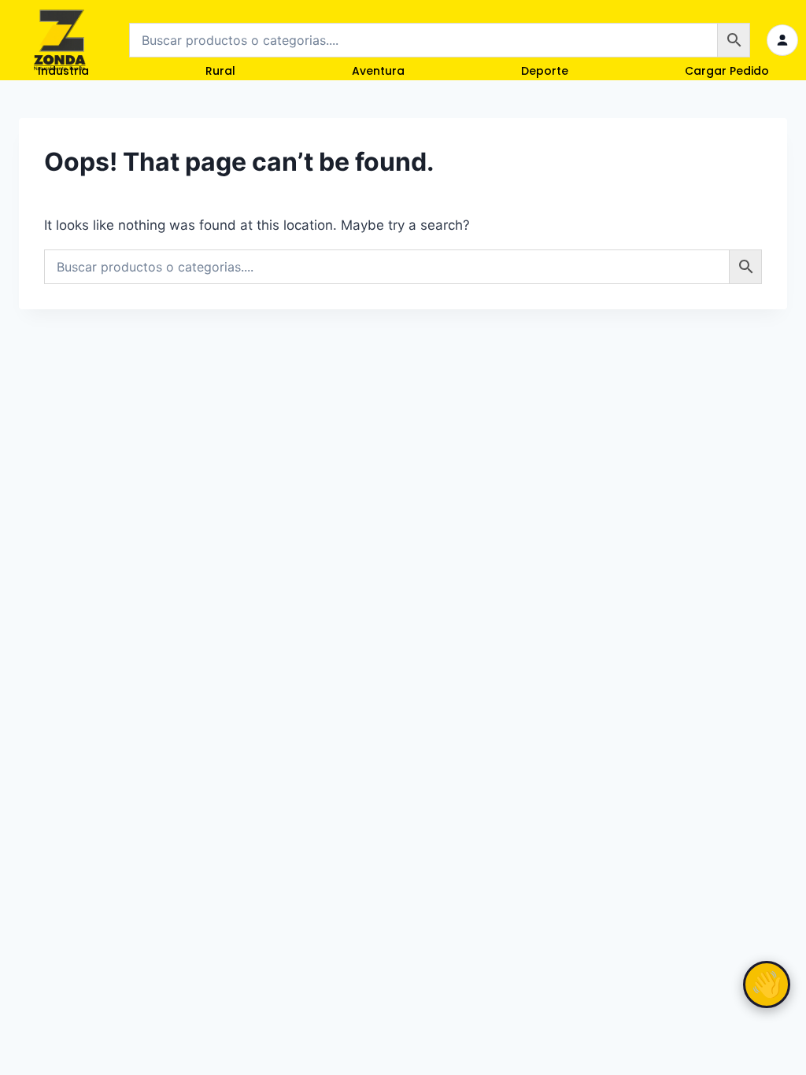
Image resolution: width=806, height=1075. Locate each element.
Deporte (544, 71)
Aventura (378, 71)
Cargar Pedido (727, 71)
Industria (63, 71)
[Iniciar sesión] (782, 40)
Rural (220, 71)
